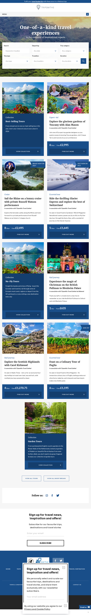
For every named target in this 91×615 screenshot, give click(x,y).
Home (8, 569)
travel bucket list (37, 1)
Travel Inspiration (77, 569)
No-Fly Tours (12, 281)
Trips (19, 569)
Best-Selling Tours (15, 121)
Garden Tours (35, 441)
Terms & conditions (17, 584)
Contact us (77, 584)
